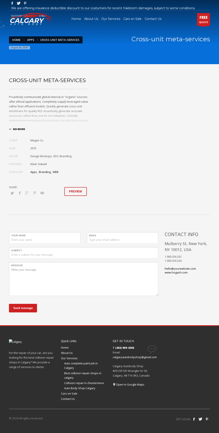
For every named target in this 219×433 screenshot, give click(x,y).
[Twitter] (18, 3)
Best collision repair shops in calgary (82, 375)
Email (92, 235)
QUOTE (203, 19)
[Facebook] (12, 3)
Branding (45, 172)
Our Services (69, 358)
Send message (23, 308)
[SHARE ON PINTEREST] (34, 193)
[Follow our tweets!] (200, 419)
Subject (16, 250)
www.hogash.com (176, 272)
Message (17, 265)
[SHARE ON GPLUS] (27, 193)
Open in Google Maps (129, 384)
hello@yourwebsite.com (180, 268)
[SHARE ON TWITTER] (12, 193)
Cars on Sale (69, 393)
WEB (55, 172)
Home (16, 40)
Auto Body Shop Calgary (79, 388)
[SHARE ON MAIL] (42, 193)
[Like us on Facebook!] (194, 419)
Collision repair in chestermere (84, 383)
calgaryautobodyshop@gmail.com (135, 357)
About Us (67, 353)
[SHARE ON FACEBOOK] (19, 193)
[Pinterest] (25, 3)
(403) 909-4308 (124, 348)
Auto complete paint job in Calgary (81, 365)
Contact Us (68, 399)
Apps (30, 40)
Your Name (18, 235)
